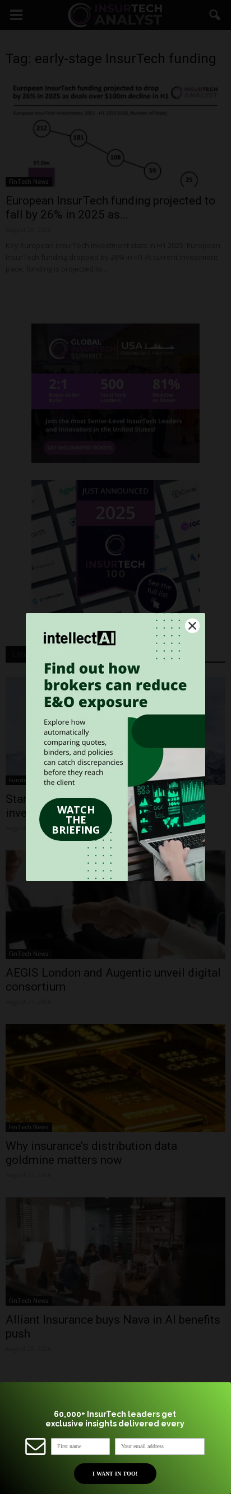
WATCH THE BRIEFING (76, 819)
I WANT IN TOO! (115, 1474)
